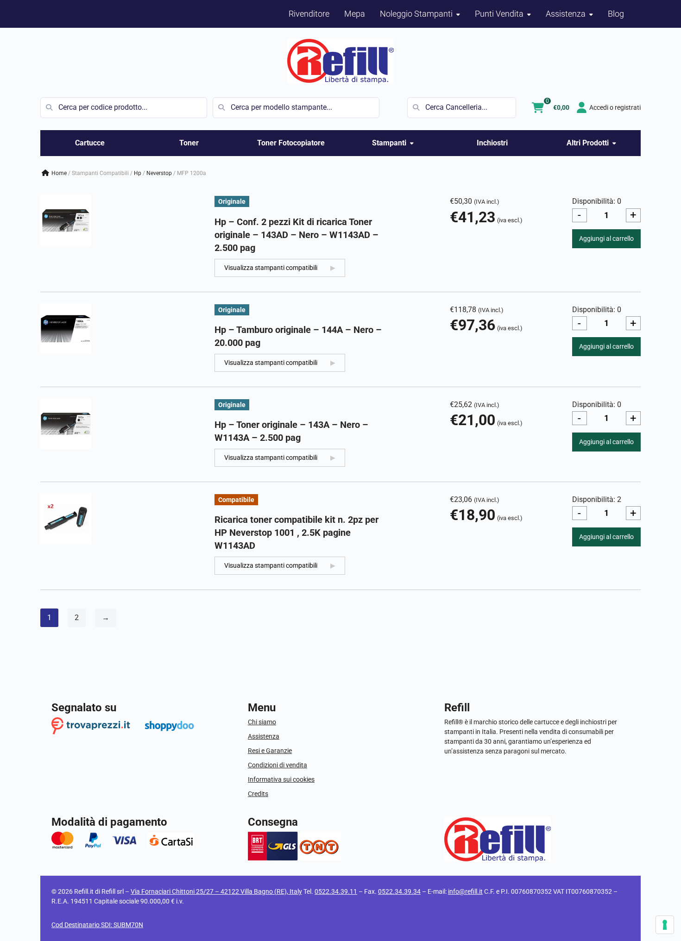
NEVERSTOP (159, 173)
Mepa (354, 14)
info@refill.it (465, 891)
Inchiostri (492, 142)
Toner (189, 142)
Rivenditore (309, 14)
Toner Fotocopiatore (291, 142)
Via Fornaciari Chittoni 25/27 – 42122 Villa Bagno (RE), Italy (216, 891)
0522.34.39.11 (336, 891)
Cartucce (90, 142)
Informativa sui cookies (281, 779)
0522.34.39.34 (399, 891)
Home (59, 173)
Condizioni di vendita (277, 765)
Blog (616, 14)
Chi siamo (262, 722)
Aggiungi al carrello (606, 238)
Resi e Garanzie (270, 750)
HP (137, 173)
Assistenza (263, 736)
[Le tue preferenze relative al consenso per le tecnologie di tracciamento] (665, 925)
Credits (258, 793)
